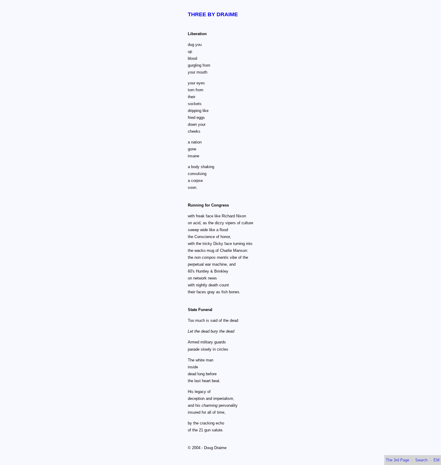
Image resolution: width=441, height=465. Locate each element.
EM (437, 460)
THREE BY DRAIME (213, 14)
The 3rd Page (397, 460)
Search (421, 460)
